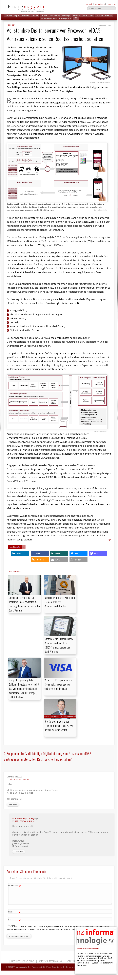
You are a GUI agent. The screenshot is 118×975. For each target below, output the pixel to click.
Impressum (111, 4)
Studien (35, 15)
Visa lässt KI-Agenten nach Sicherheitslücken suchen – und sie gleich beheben (58, 684)
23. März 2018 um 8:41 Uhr (23, 821)
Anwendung (55, 15)
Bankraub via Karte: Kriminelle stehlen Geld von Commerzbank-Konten (59, 602)
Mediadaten (100, 4)
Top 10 (17, 15)
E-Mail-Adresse (14, 922)
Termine (25, 15)
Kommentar (14, 886)
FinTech (44, 15)
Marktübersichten (49, 18)
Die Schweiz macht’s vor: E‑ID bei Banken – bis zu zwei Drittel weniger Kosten (59, 726)
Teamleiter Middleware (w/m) (88, 948)
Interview (77, 15)
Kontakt (89, 4)
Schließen (115, 928)
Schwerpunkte (65, 18)
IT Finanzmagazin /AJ (23, 818)
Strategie (66, 15)
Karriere (108, 15)
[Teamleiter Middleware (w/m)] (95, 936)
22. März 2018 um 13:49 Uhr (18, 779)
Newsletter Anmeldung (22, 961)
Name (14, 912)
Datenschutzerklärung (50, 961)
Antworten (13, 804)
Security (99, 15)
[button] (76, 18)
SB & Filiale (88, 15)
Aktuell (8, 15)
